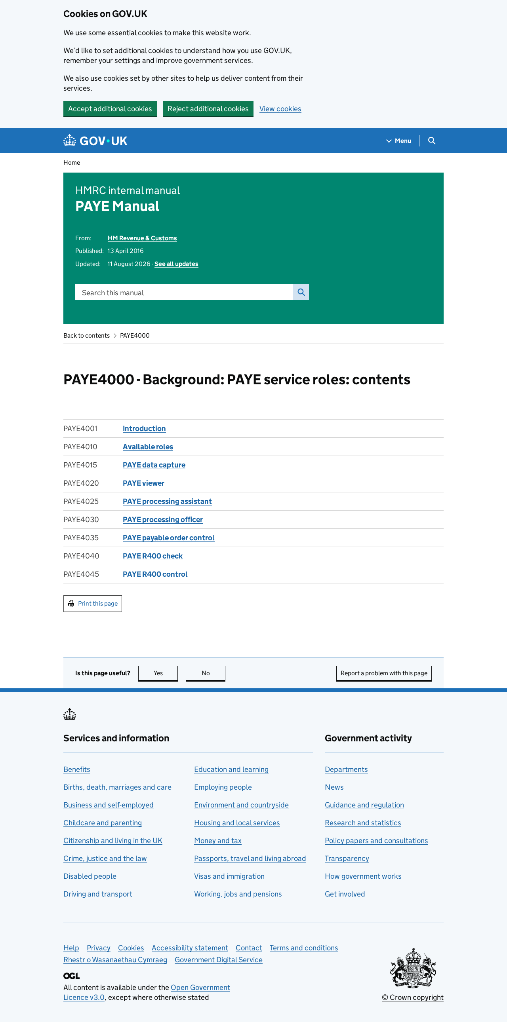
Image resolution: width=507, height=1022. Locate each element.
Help (71, 947)
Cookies (131, 947)
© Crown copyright (413, 997)
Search (301, 292)
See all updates (176, 264)
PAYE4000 (135, 335)
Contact (249, 947)
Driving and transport (97, 894)
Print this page (98, 603)
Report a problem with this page (384, 673)
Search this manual (113, 292)
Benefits (76, 769)
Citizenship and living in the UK (112, 840)
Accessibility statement (190, 947)
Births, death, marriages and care (117, 787)
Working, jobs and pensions (238, 894)
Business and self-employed (108, 804)
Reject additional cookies (208, 108)
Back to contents (86, 335)
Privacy (99, 947)
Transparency (347, 858)
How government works (363, 876)
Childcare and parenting (102, 822)
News (334, 787)
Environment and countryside (241, 804)
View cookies (280, 108)
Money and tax (218, 840)
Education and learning (231, 769)
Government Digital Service (219, 959)
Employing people (223, 787)
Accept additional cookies (110, 108)
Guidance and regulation (364, 804)
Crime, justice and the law (105, 858)
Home (71, 162)
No (213, 673)
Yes (166, 673)
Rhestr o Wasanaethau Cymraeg (115, 959)
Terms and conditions (304, 947)
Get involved (345, 894)
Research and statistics (363, 822)
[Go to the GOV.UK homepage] (95, 140)
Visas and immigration (229, 876)
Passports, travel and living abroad (250, 858)
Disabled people (89, 876)
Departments (346, 769)
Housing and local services (237, 822)
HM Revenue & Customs (142, 238)
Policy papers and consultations (376, 840)
